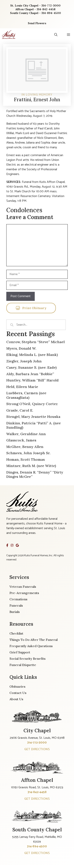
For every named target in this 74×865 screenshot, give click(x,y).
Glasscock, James (21, 440)
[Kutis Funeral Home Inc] (8, 34)
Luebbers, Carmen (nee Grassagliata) (26, 395)
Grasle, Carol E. (19, 410)
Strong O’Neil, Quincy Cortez (32, 404)
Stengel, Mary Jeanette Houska (33, 416)
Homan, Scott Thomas (25, 459)
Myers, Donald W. (21, 348)
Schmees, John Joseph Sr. (28, 453)
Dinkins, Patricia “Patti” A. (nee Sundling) (33, 425)
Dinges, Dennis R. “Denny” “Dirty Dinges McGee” (34, 474)
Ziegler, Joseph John (24, 361)
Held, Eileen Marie (22, 386)
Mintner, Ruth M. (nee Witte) (31, 465)
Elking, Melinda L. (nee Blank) (32, 354)
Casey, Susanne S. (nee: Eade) (31, 367)
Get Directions (37, 749)
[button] (56, 34)
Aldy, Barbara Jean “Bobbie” (30, 374)
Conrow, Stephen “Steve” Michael (35, 342)
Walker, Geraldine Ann (26, 434)
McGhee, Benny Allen (24, 446)
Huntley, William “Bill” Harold (32, 380)
